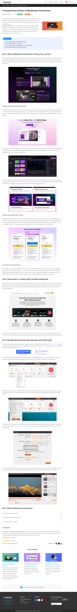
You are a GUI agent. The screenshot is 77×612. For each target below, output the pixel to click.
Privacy (23, 610)
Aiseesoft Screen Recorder (52, 344)
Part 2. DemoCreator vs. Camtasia (13, 43)
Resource (7, 5)
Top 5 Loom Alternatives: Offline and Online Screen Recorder (31, 563)
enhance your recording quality (22, 426)
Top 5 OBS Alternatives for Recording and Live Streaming (52, 563)
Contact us (39, 610)
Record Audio (27, 14)
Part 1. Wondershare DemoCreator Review (15, 41)
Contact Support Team (25, 602)
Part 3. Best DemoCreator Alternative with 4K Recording (18, 45)
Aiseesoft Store (8, 603)
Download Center (8, 600)
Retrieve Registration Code (25, 599)
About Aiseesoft (18, 610)
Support (26, 610)
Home (3, 5)
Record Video (13, 5)
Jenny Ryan (13, 14)
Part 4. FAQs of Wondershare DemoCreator (15, 47)
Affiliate (34, 610)
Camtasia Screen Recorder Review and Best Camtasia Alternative (8, 564)
